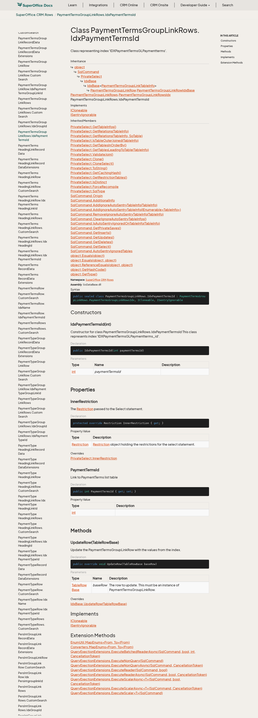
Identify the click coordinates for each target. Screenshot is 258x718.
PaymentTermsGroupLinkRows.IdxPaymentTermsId (96, 15)
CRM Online (129, 5)
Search (227, 5)
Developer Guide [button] (194, 5)
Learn (72, 5)
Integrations (98, 5)
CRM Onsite (159, 5)
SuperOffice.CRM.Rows (34, 15)
